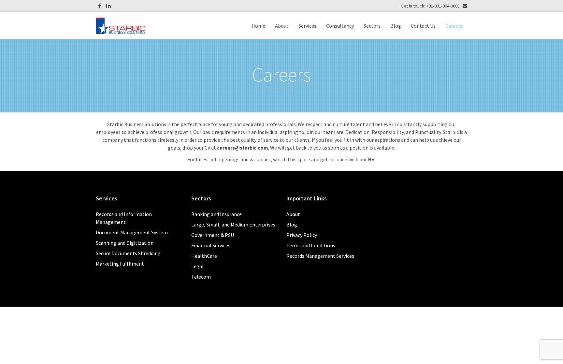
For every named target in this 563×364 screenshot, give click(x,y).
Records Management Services (320, 256)
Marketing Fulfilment (120, 263)
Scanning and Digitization (124, 243)
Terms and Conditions (310, 245)
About (282, 25)
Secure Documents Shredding (128, 253)
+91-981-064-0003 (443, 6)
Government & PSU (212, 235)
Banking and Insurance (216, 214)
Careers (453, 25)
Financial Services (210, 245)
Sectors (372, 25)
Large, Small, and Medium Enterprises (233, 224)
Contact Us (423, 25)
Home (258, 25)
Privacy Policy (301, 235)
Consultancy (340, 25)
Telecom (201, 276)
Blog (395, 25)
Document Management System (132, 232)
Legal (197, 266)
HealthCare (204, 256)
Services (307, 25)
